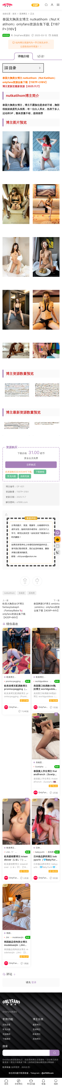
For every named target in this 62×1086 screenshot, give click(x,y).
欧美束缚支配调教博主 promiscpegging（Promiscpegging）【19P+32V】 (16, 687)
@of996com (47, 1073)
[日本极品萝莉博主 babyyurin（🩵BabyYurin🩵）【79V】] (46, 822)
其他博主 (37, 1039)
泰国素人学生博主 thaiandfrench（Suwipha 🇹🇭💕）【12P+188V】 (46, 772)
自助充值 (25, 476)
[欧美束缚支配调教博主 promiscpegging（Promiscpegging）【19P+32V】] (16, 651)
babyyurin (39, 852)
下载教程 (40, 471)
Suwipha (39, 766)
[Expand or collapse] (40, 68)
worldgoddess (41, 681)
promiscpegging (13, 681)
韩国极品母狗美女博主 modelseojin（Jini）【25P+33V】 (16, 943)
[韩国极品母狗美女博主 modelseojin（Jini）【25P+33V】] (16, 907)
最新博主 (37, 1024)
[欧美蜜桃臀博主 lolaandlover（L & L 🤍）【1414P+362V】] (16, 822)
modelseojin (17, 937)
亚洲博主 (37, 1029)
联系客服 (6, 1067)
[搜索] (46, 4)
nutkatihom (9, 593)
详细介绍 (23, 56)
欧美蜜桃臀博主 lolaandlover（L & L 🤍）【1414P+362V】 (16, 858)
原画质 (32, 593)
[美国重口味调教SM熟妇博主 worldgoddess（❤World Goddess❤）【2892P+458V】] (46, 651)
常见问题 (11, 476)
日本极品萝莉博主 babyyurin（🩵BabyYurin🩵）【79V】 (46, 858)
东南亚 (55, 35)
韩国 (8, 933)
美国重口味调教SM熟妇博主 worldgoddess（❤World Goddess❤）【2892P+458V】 (46, 687)
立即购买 (31, 464)
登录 (33, 982)
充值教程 (6, 1034)
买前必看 (6, 1024)
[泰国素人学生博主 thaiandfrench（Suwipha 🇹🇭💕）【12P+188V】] (46, 736)
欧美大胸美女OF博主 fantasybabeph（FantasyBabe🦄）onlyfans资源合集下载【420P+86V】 (13, 610)
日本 (38, 847)
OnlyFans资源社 (22, 35)
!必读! (40, 56)
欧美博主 (10, 677)
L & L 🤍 (9, 852)
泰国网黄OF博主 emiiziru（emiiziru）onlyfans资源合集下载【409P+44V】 (46, 607)
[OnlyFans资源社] (7, 5)
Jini (7, 937)
